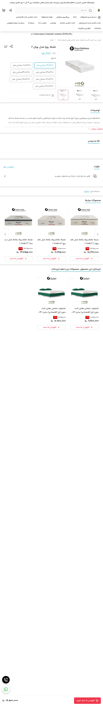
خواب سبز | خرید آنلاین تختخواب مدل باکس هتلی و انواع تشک (79, 40)
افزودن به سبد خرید (86, 700)
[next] (5, 234)
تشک (52, 40)
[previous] (98, 234)
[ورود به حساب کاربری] (11, 10)
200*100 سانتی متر (22, 65)
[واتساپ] (6, 689)
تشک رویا (46, 53)
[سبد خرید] (3, 10)
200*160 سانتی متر (44, 79)
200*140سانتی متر (21, 72)
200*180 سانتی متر (21, 79)
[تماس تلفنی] (6, 679)
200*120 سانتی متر (44, 72)
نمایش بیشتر (97, 129)
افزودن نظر (8, 167)
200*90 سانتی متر (44, 65)
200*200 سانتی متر (44, 86)
